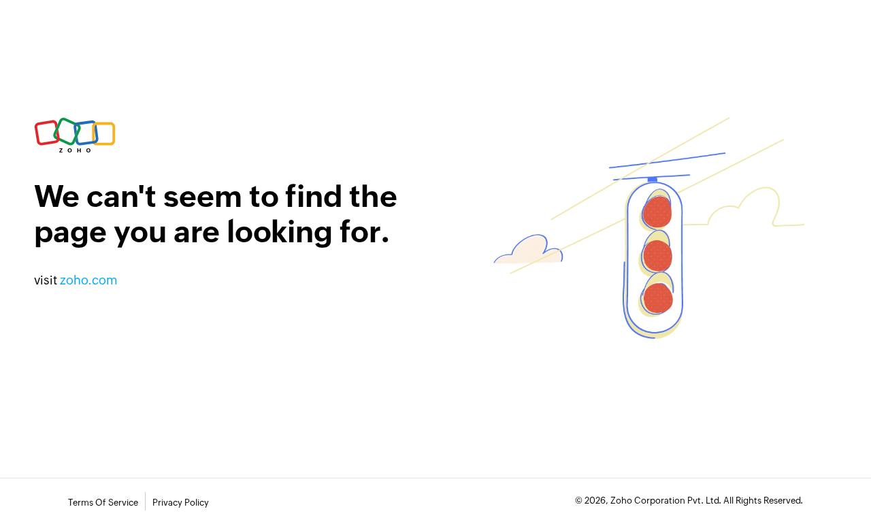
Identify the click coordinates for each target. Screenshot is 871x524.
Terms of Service (103, 502)
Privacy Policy (180, 502)
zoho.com (89, 280)
